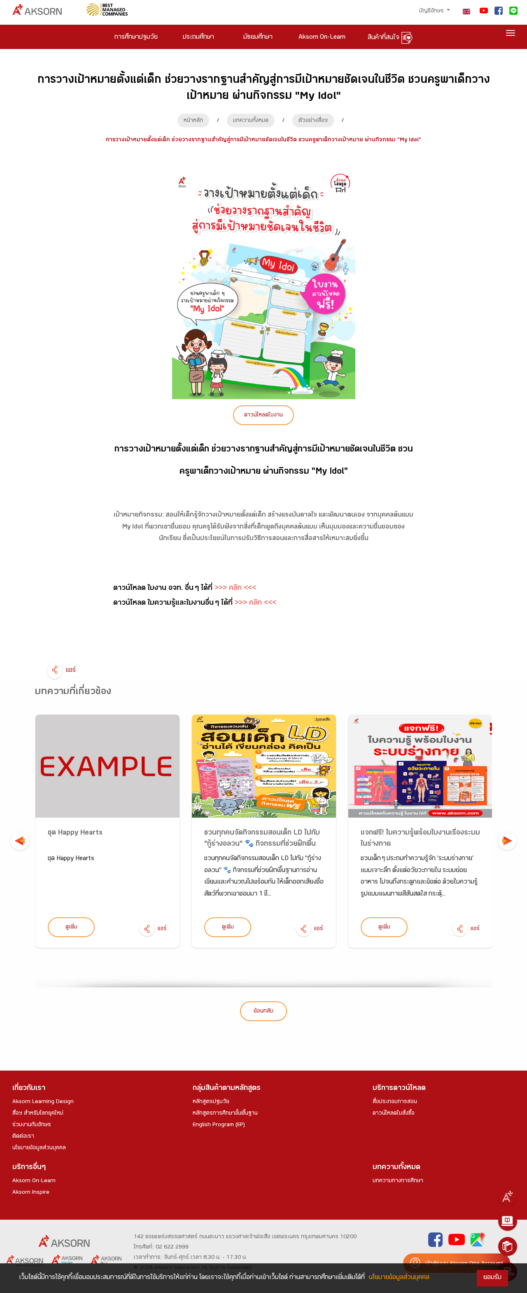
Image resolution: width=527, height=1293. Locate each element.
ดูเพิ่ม (71, 927)
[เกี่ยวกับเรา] (507, 1196)
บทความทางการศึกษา (398, 1181)
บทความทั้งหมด (250, 121)
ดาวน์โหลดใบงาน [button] (263, 415)
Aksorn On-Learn (34, 1181)
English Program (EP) (219, 1125)
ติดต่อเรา (23, 1136)
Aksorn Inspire (30, 1192)
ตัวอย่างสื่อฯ (313, 121)
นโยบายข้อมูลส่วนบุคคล (39, 1148)
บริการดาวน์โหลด (399, 1089)
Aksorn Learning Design (43, 1102)
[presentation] (19, 840)
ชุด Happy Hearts (75, 833)
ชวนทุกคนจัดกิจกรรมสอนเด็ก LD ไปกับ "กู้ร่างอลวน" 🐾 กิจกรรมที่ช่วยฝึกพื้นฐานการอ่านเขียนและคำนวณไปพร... (262, 844)
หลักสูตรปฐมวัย (211, 1102)
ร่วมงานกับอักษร (31, 1125)
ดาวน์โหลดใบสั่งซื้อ (394, 1113)
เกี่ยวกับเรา (28, 1089)
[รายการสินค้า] (507, 1246)
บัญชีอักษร (432, 11)
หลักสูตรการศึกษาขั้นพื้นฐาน (225, 1113)
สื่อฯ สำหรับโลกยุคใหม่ (37, 1113)
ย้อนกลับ (263, 1011)
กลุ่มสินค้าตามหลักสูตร (227, 1089)
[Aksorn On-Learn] (507, 1221)
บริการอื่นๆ (29, 1168)
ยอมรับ (492, 1278)
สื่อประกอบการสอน (395, 1102)
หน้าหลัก (193, 121)
